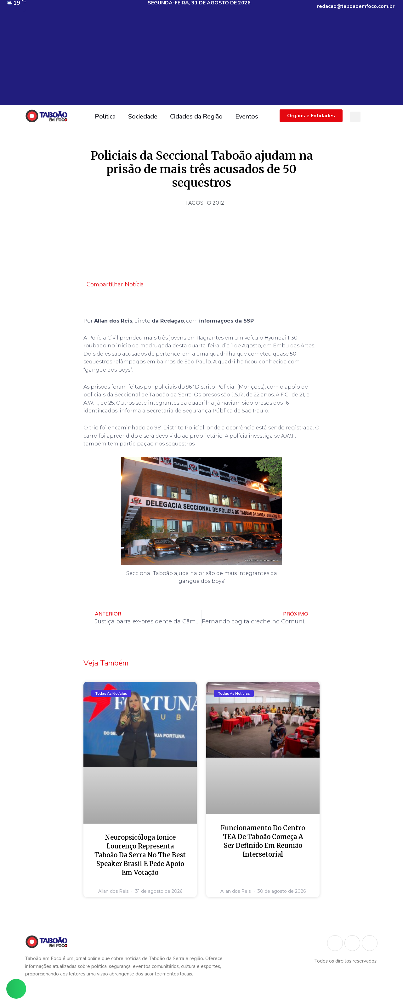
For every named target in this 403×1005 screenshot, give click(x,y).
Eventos (246, 116)
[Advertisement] (201, 61)
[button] (355, 117)
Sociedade (142, 116)
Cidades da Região (196, 116)
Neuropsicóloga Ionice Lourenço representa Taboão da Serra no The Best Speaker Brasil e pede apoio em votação (140, 854)
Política (105, 116)
